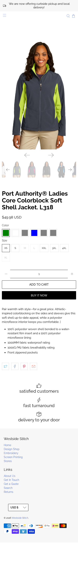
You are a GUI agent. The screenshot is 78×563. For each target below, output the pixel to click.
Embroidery (11, 453)
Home (7, 445)
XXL (44, 248)
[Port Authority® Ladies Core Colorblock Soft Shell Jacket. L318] (39, 93)
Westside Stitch (20, 518)
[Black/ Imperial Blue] (34, 233)
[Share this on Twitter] (5, 366)
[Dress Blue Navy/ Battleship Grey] (44, 233)
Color (5, 225)
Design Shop (12, 449)
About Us (9, 475)
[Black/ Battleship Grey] (25, 233)
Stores (8, 461)
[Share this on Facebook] (14, 366)
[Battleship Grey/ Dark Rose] (15, 233)
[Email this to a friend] (33, 366)
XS (5, 248)
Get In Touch (11, 479)
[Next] (51, 155)
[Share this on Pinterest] (24, 366)
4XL (64, 248)
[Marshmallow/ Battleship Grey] (53, 233)
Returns (8, 491)
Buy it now (39, 295)
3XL (54, 248)
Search (8, 487)
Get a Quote (11, 483)
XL (5, 257)
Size (4, 240)
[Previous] (27, 155)
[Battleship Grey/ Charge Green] (6, 233)
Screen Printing (13, 457)
